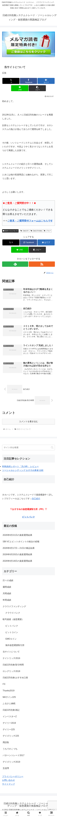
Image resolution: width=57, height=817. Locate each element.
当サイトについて (11, 231)
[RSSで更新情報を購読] (42, 264)
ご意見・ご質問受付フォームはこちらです (30, 220)
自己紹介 (36, 498)
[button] (37, 88)
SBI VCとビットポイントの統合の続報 (21, 541)
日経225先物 (37, 231)
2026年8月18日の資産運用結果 (17, 561)
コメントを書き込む (28, 421)
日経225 (25, 231)
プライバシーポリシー (12, 776)
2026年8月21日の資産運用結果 (17, 535)
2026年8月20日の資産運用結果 (17, 554)
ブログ (48, 231)
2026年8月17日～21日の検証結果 (19, 548)
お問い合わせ (8, 780)
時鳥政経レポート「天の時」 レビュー (20, 466)
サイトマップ (8, 784)
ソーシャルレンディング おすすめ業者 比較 (22, 470)
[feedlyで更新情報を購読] (15, 264)
